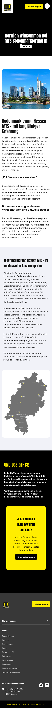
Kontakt (5, 640)
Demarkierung (8, 636)
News (4, 648)
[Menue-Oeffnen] (47, 6)
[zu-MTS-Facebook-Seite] (41, 685)
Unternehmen (7, 660)
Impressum (6, 664)
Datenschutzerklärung (11, 668)
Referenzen (6, 656)
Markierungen (7, 644)
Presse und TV (8, 652)
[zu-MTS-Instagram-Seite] (47, 685)
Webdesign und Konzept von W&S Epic (26, 704)
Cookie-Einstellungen (11, 672)
